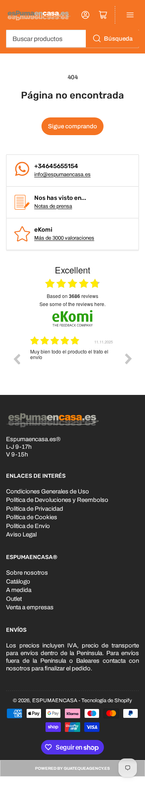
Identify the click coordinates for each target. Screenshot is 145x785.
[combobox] (72, 38)
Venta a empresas (30, 607)
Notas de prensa (53, 206)
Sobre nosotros (27, 572)
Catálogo (18, 581)
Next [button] (128, 358)
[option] (72, 365)
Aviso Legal (21, 534)
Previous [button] (16, 358)
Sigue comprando (72, 126)
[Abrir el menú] (130, 15)
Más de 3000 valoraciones (64, 238)
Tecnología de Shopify (106, 700)
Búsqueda (118, 38)
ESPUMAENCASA (54, 700)
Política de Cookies (31, 517)
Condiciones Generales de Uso (47, 491)
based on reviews (72, 296)
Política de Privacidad (34, 509)
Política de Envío (28, 526)
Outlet (14, 599)
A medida (18, 590)
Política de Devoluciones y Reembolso (57, 500)
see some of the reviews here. (72, 303)
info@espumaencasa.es (62, 174)
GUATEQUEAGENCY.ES (87, 768)
